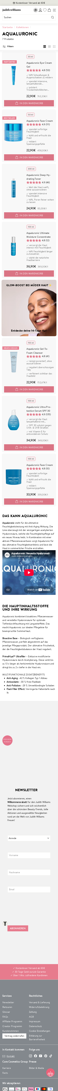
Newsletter (8, 1002)
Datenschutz (35, 1026)
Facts (5, 1072)
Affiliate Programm (12, 1021)
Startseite (7, 27)
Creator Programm (12, 1026)
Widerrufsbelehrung (39, 1007)
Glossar (6, 1011)
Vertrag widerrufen (14, 1035)
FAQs (5, 1016)
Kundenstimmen (10, 1030)
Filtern (10, 46)
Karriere (6, 1068)
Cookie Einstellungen (39, 1030)
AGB (31, 1016)
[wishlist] (44, 10)
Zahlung (33, 1011)
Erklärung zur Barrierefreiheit (37, 1037)
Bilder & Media (36, 1068)
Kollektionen (22, 27)
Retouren (7, 1007)
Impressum (34, 1021)
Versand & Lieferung (39, 1002)
